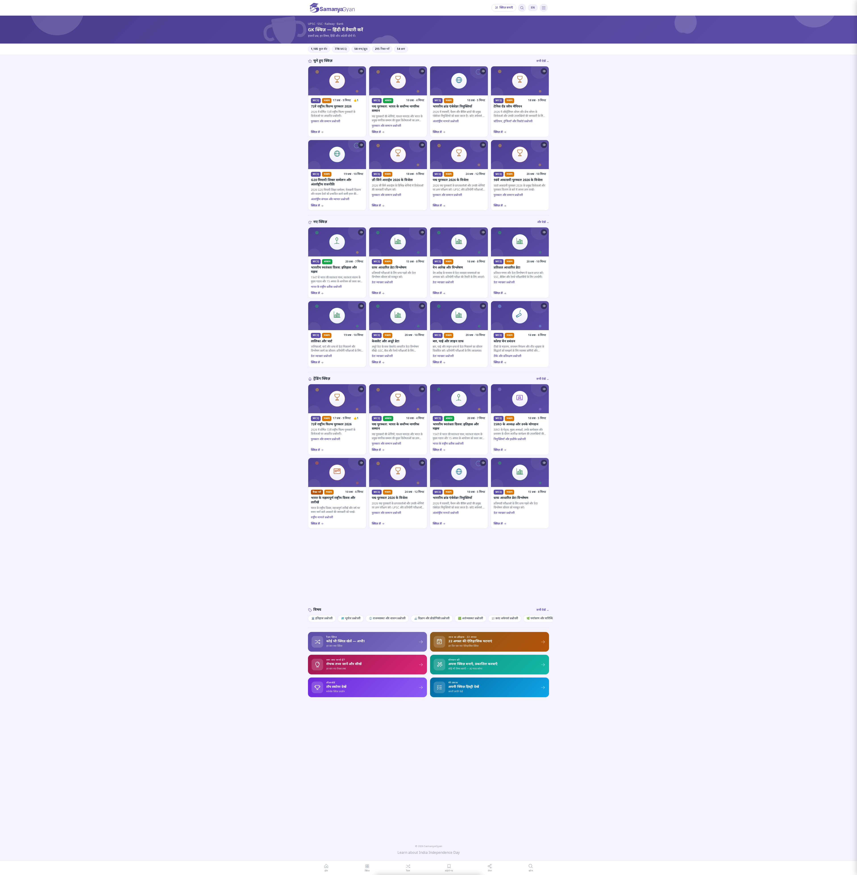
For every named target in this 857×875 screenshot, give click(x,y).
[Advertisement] (428, 572)
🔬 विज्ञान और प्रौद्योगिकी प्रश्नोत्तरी (431, 618)
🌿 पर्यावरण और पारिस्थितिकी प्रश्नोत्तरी (546, 618)
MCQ (341, 49)
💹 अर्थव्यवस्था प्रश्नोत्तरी (470, 618)
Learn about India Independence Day (428, 853)
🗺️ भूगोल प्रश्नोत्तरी (350, 618)
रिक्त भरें (382, 49)
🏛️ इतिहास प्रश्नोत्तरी (322, 618)
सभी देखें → (543, 61)
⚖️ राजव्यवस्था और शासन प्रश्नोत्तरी (387, 618)
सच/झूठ (360, 49)
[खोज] (522, 8)
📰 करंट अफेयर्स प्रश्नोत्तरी (504, 618)
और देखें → (543, 222)
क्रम (401, 49)
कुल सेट (319, 49)
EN (533, 8)
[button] (361, 71)
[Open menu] (544, 8)
